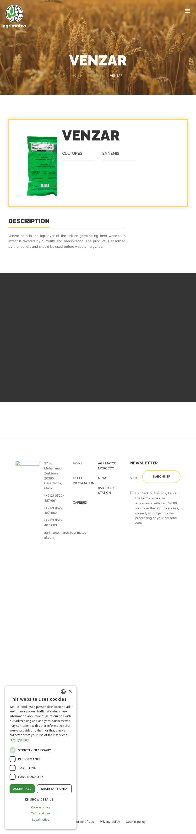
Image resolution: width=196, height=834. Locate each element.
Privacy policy (110, 821)
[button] (41, 799)
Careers (80, 502)
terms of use (150, 498)
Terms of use (84, 821)
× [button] (70, 691)
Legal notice (40, 819)
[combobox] (63, 691)
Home (77, 463)
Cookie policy (136, 821)
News (102, 478)
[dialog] (40, 757)
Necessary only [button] (54, 789)
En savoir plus (59, 356)
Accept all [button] (22, 789)
